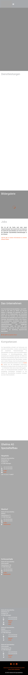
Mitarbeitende (6, 524)
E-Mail (5, 470)
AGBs (23, 667)
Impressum (6, 667)
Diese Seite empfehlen (14, 669)
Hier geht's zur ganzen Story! (9, 334)
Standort (10, 621)
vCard (4, 472)
